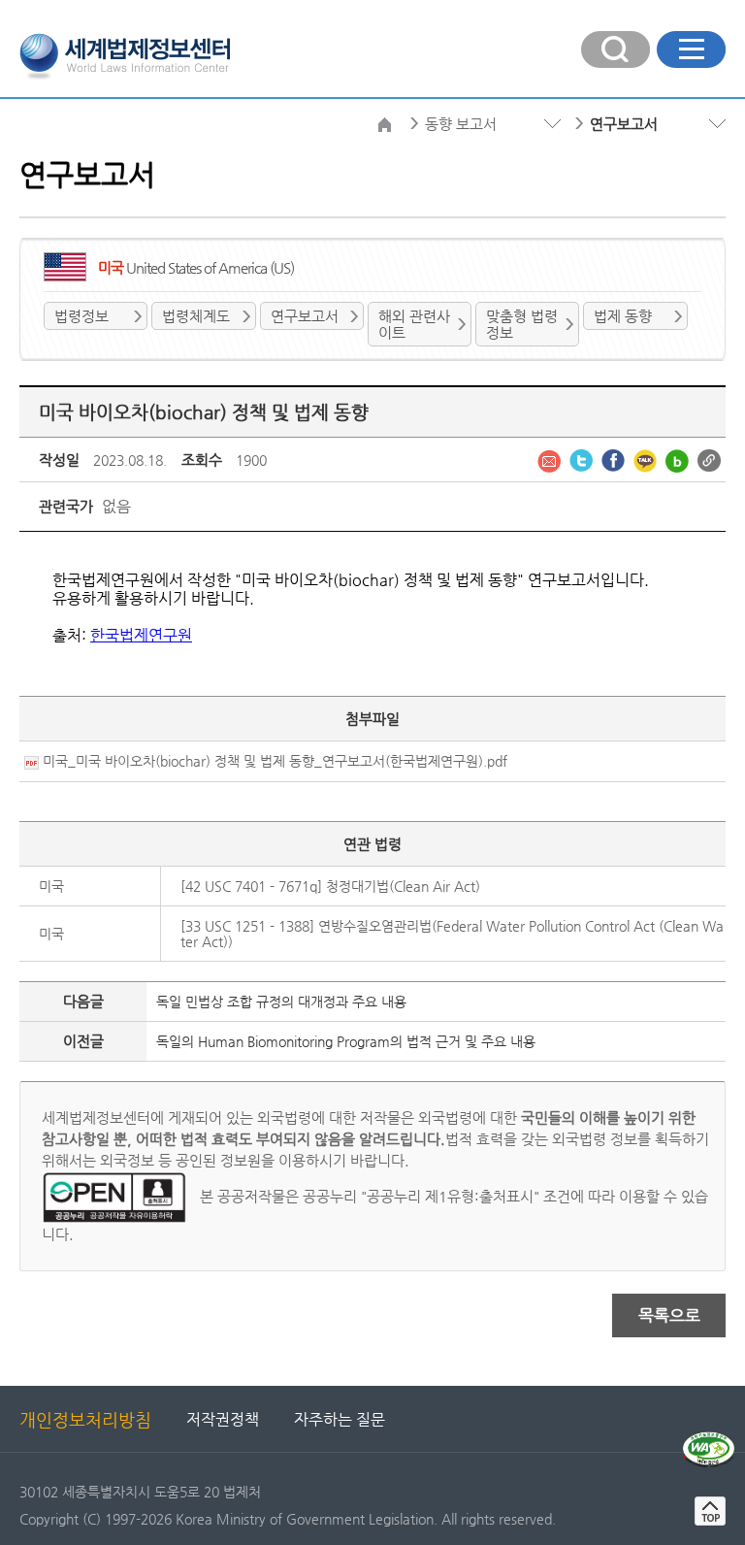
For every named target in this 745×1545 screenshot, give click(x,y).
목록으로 (669, 1315)
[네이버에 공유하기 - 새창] (679, 459)
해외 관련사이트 (414, 324)
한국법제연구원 (141, 635)
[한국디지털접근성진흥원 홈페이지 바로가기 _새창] (708, 1439)
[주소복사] (709, 459)
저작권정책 (222, 1419)
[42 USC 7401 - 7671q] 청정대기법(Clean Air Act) (330, 886)
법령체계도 (196, 316)
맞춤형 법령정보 (522, 324)
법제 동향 (623, 316)
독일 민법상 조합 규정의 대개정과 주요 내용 (281, 1001)
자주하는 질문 (339, 1419)
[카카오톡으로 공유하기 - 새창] (647, 459)
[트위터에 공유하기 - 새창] (583, 459)
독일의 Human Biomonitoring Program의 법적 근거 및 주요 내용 (345, 1041)
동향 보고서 (461, 123)
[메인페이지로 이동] (124, 54)
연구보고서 (305, 316)
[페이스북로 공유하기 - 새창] (615, 459)
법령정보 (81, 316)
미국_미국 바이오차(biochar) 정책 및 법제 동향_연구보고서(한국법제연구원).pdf (275, 761)
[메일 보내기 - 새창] (551, 459)
